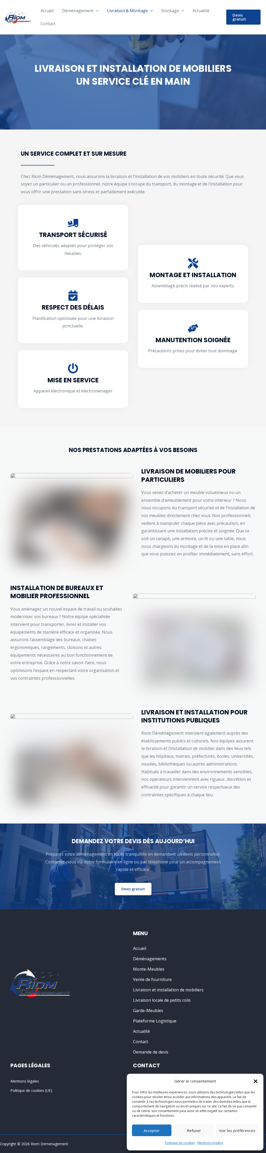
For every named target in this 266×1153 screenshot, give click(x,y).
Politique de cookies (180, 1143)
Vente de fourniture (152, 979)
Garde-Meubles (148, 1010)
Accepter (152, 1130)
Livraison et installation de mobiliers (168, 990)
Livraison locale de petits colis (162, 1000)
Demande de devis (150, 1052)
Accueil (47, 10)
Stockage (170, 10)
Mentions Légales (210, 1143)
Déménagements (150, 959)
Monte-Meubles (148, 969)
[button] (255, 1081)
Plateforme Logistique (154, 1021)
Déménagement (78, 10)
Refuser (194, 1130)
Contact (48, 23)
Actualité (200, 10)
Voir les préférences (237, 1130)
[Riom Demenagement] (18, 16)
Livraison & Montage (127, 10)
